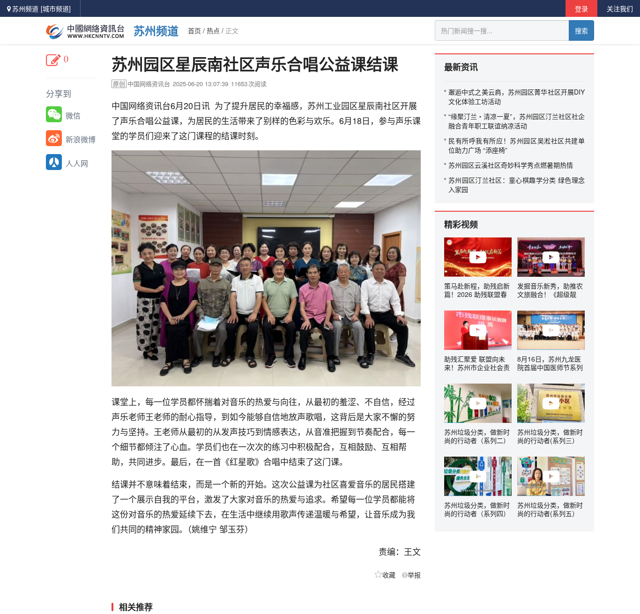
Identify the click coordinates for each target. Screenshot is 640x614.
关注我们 (620, 8)
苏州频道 (156, 30)
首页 (194, 30)
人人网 (77, 163)
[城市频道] (56, 8)
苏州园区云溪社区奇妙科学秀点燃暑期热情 (510, 165)
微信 (73, 115)
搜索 (581, 30)
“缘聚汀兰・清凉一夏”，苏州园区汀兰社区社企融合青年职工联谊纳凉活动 (516, 120)
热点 (213, 30)
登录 (581, 8)
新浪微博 (81, 139)
